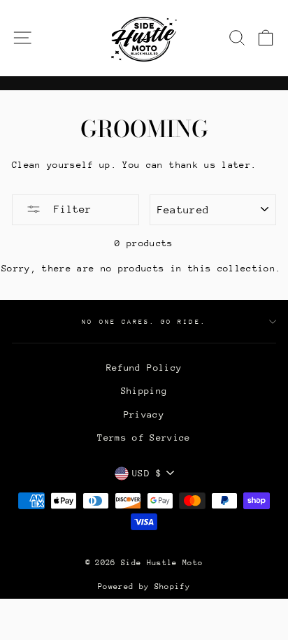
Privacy (144, 414)
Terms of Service (143, 437)
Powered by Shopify (144, 586)
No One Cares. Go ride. (144, 321)
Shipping (144, 390)
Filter (70, 209)
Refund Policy (144, 367)
